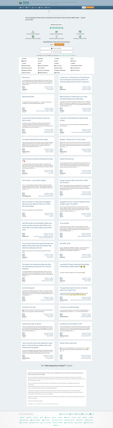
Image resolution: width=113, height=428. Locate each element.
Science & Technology (46, 422)
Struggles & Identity (35, 422)
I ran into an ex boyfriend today (69, 307)
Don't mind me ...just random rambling (34, 180)
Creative (36, 417)
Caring (74, 417)
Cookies (74, 55)
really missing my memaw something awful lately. (37, 159)
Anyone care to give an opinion (31, 324)
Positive (23, 417)
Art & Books (80, 420)
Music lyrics (26, 77)
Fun (42, 417)
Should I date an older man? (68, 343)
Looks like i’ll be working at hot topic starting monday (74, 119)
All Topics (57, 425)
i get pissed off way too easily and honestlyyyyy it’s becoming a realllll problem (74, 265)
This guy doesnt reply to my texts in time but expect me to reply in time (73, 289)
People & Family (24, 420)
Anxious (54, 417)
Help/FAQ (78, 414)
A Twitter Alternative (80, 34)
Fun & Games (46, 420)
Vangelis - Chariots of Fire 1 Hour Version (72, 139)
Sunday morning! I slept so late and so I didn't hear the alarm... (74, 181)
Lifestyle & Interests (70, 420)
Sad (80, 417)
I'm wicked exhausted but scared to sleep (35, 139)
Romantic (67, 417)
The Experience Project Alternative (32, 34)
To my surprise (64, 223)
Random (48, 417)
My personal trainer (28, 97)
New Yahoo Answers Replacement (56, 34)
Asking (85, 417)
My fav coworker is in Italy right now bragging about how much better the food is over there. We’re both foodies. (36, 204)
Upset (61, 417)
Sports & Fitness (79, 422)
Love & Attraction (24, 422)
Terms (92, 414)
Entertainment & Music (58, 420)
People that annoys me (67, 159)
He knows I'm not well (29, 307)
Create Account (59, 44)
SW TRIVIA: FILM (65, 243)
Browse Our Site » (56, 24)
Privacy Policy (68, 55)
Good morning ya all (28, 288)
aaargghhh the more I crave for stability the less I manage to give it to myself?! (75, 203)
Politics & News (89, 420)
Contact (72, 414)
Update (91, 417)
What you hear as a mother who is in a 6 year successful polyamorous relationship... (73, 98)
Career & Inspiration (36, 420)
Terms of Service (62, 55)
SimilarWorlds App (57, 28)
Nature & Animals (69, 422)
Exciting (29, 417)
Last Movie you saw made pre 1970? (71, 324)
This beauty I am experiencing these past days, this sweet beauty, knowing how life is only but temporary (36, 266)
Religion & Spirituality (58, 422)
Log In (84, 7)
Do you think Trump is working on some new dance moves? (36, 119)
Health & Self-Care (89, 422)
